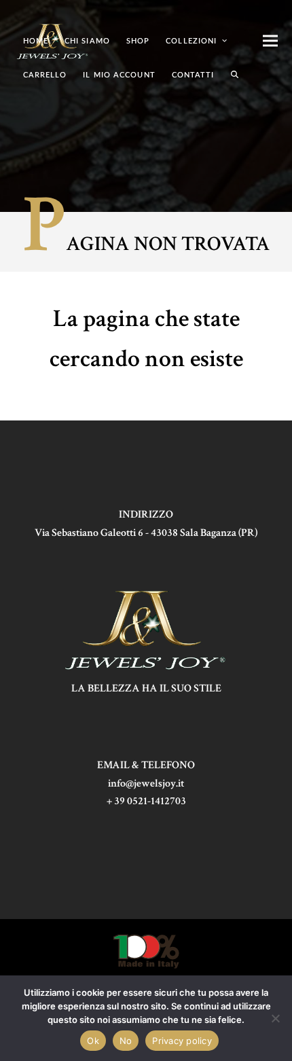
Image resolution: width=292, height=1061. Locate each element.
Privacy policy (182, 1040)
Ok (93, 1040)
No (126, 1040)
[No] (275, 1018)
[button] (235, 75)
